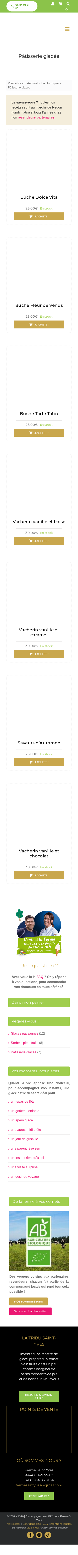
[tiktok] (48, 1535)
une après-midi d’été (26, 1129)
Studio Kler (33, 1527)
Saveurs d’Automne (39, 742)
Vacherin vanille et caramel (39, 632)
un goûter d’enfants (25, 1111)
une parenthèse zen (25, 1148)
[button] (68, 3)
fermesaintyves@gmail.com (39, 1485)
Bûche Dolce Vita (39, 197)
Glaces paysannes (24, 1033)
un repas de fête (23, 1101)
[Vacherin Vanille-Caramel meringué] (39, 567)
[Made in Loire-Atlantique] (39, 1418)
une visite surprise (24, 1167)
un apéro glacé (22, 1120)
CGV (45, 1523)
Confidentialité (31, 1523)
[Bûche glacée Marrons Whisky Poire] (39, 680)
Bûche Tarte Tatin (39, 413)
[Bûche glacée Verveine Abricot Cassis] (39, 242)
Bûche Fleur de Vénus (39, 305)
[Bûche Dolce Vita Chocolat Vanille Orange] (39, 134)
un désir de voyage (25, 1176)
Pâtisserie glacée (23, 1052)
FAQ (39, 977)
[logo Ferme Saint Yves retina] (21, 19)
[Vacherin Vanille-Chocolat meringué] (39, 788)
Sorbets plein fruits (24, 1043)
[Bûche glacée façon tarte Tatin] (39, 350)
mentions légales (61, 1523)
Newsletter (13, 1523)
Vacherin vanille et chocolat (39, 853)
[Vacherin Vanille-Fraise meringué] (39, 459)
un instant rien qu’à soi (27, 1158)
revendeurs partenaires (36, 117)
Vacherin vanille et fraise (39, 521)
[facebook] (30, 1535)
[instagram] (39, 1535)
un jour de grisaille (24, 1139)
